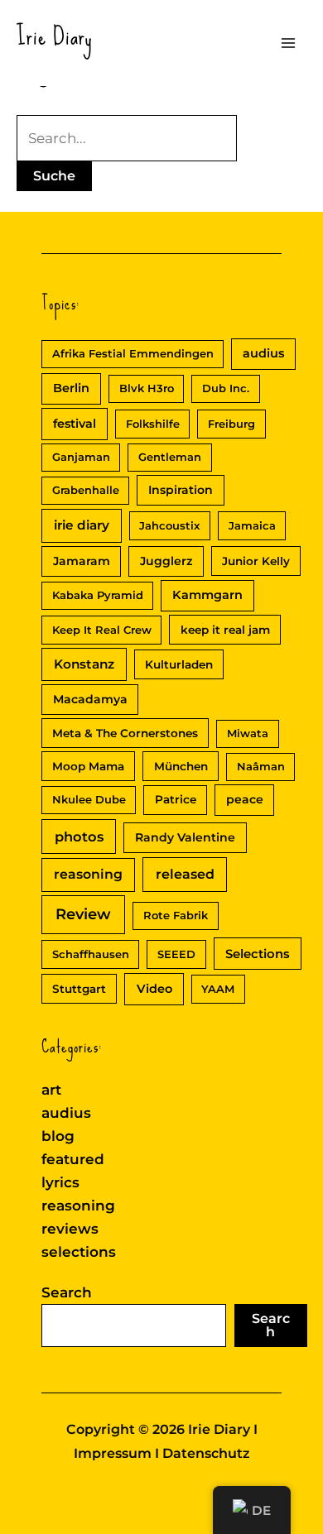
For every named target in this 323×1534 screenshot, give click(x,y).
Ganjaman (81, 456)
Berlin (71, 388)
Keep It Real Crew (102, 629)
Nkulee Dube (89, 799)
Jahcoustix (169, 525)
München (181, 766)
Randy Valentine (185, 837)
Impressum (113, 1453)
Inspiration (180, 489)
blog (58, 1136)
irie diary (81, 525)
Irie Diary (55, 36)
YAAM (217, 988)
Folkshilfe (153, 423)
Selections (257, 954)
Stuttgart (79, 988)
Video (154, 988)
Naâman (261, 766)
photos (79, 836)
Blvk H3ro (146, 388)
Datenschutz (206, 1453)
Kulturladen (179, 664)
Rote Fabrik (175, 915)
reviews (70, 1228)
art (51, 1089)
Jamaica (252, 525)
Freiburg (231, 423)
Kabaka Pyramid (97, 595)
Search (66, 1292)
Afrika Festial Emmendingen (133, 353)
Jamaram (81, 561)
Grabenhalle (85, 489)
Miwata (247, 733)
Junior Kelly (256, 561)
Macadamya (90, 699)
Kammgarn (207, 594)
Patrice (175, 799)
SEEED (176, 954)
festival (74, 423)
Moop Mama (88, 766)
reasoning (88, 874)
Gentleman (169, 456)
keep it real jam (225, 629)
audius (263, 353)
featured (72, 1159)
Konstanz (84, 664)
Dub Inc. (225, 388)
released (185, 874)
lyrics (60, 1182)
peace (244, 799)
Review (83, 914)
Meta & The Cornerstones (125, 733)
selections (78, 1252)
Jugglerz (166, 561)
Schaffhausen (90, 954)
